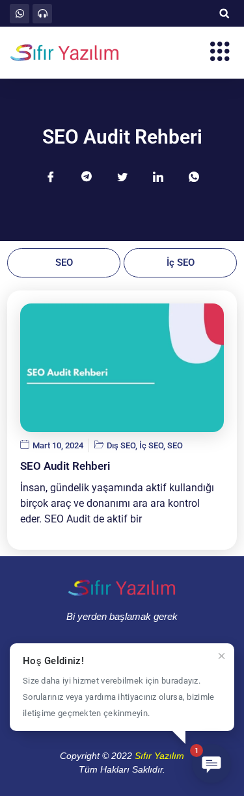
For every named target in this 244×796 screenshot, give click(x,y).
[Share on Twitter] (122, 176)
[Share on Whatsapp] (194, 176)
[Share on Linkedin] (158, 176)
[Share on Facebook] (51, 176)
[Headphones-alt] (42, 13)
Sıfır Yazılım (159, 756)
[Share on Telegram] (87, 176)
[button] (224, 13)
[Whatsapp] (19, 13)
